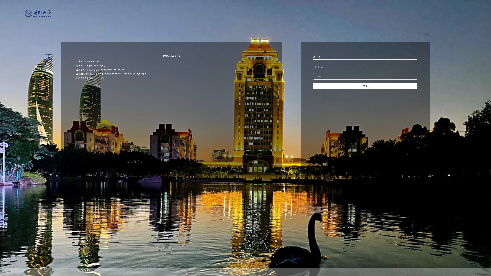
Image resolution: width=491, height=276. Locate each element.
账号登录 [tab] (316, 57)
